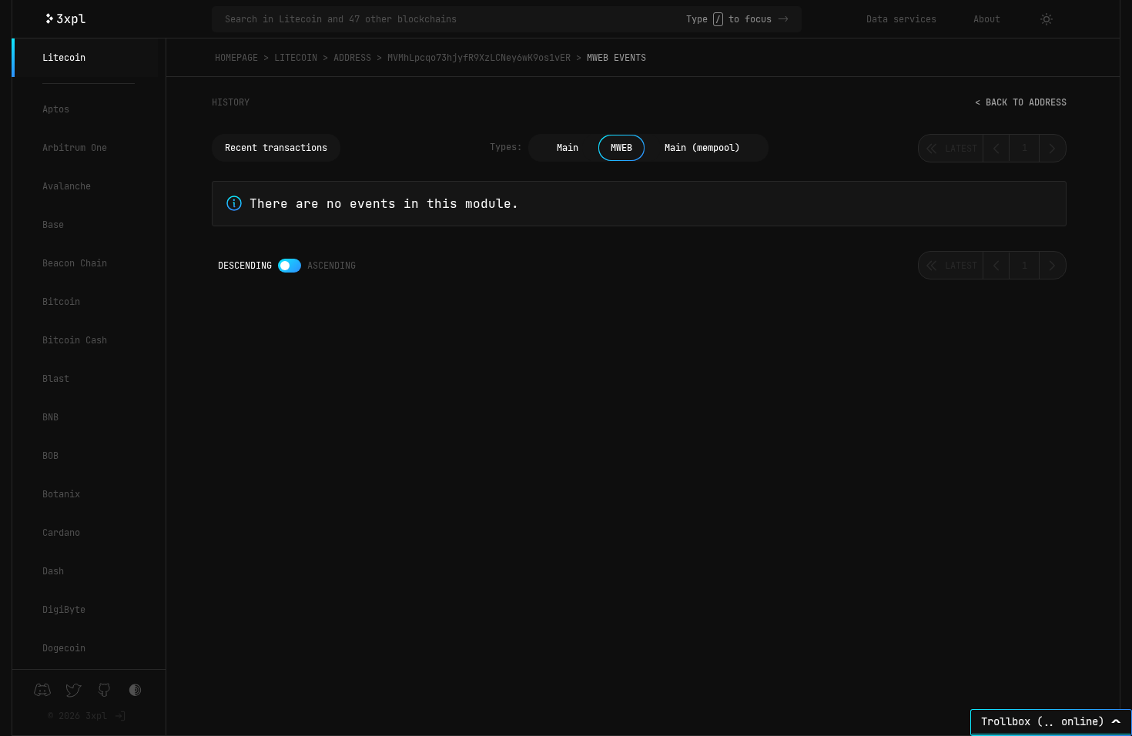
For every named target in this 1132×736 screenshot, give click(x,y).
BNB (50, 417)
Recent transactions (276, 148)
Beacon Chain (74, 263)
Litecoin (63, 58)
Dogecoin (63, 648)
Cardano (61, 533)
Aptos (55, 109)
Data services (901, 19)
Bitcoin (61, 302)
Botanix (61, 494)
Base (53, 225)
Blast (55, 379)
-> (783, 19)
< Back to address (1021, 102)
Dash (53, 571)
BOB (50, 456)
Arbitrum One (74, 148)
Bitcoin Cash (74, 340)
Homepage (236, 58)
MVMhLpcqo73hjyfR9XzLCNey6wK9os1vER (479, 58)
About (986, 19)
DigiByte (63, 610)
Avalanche (66, 186)
